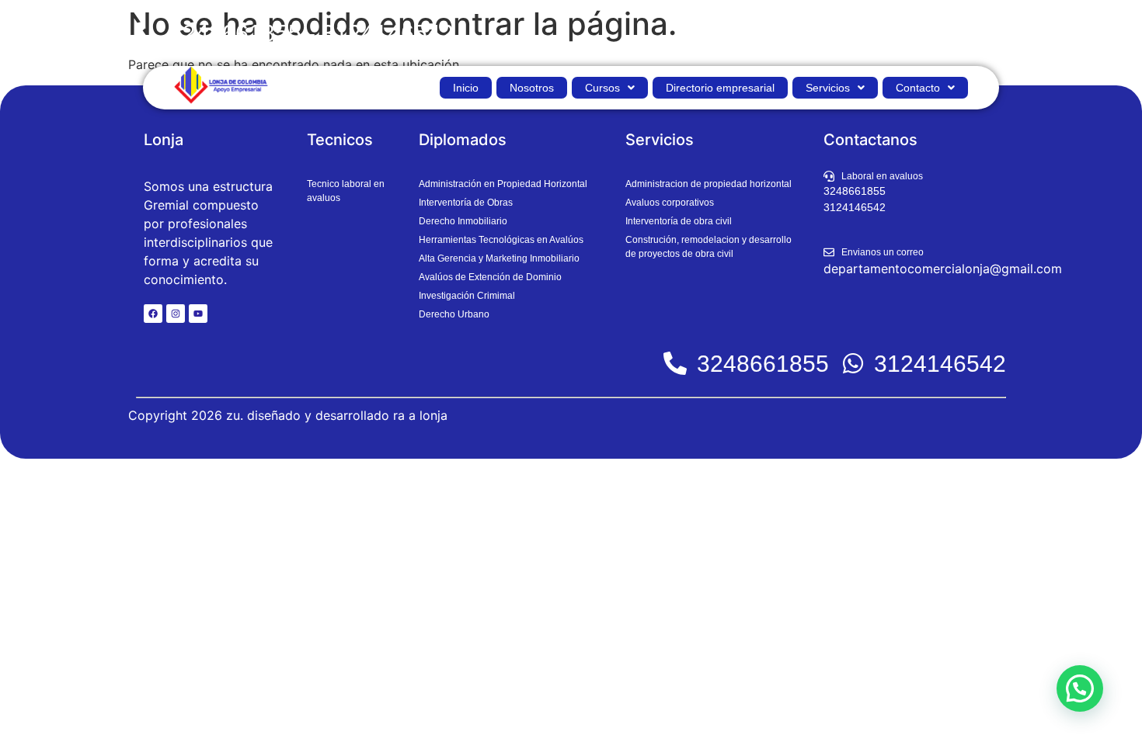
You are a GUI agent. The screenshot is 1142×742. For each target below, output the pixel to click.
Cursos (602, 87)
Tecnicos (340, 139)
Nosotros (532, 87)
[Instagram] (175, 313)
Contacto (918, 87)
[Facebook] (153, 313)
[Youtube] (198, 313)
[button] (610, 88)
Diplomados (463, 139)
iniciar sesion (964, 33)
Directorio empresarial (720, 87)
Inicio (466, 87)
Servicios (828, 87)
